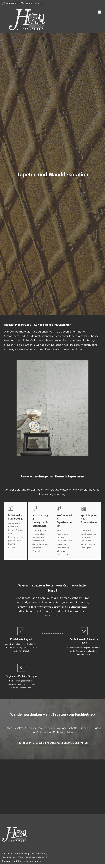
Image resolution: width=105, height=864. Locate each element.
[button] (78, 12)
